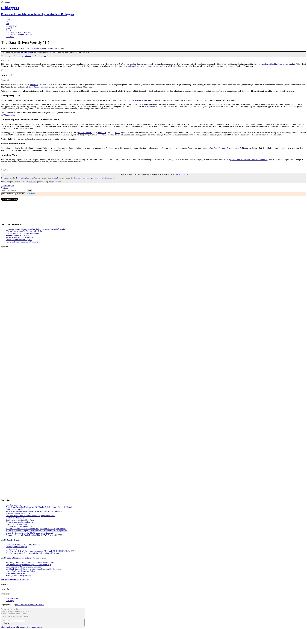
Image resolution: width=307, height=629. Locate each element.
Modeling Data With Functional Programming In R (222, 148)
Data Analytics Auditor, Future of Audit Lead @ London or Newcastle (32, 553)
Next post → (6, 188)
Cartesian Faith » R (27, 52)
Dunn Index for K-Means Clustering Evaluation (24, 567)
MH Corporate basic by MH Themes (30, 605)
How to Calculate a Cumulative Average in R (23, 242)
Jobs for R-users (13, 540)
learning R (55, 178)
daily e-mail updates (23, 178)
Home (8, 19)
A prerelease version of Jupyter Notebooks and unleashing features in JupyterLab (36, 531)
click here (28, 56)
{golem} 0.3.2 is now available (17, 524)
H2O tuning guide (8, 115)
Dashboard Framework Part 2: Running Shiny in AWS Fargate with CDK (34, 535)
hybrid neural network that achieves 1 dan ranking (249, 160)
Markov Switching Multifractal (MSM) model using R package (29, 533)
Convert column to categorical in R (19, 526)
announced (34, 85)
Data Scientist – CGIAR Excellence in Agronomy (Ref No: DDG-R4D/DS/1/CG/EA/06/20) (41, 551)
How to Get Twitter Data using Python (20, 571)
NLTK (117, 133)
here (87, 52)
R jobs (8, 30)
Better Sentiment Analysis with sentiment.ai (22, 233)
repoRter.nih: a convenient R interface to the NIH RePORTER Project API (34, 511)
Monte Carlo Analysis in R (16, 518)
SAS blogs (10, 601)
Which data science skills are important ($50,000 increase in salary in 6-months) (36, 229)
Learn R (9, 28)
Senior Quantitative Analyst (16, 547)
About (8, 21)
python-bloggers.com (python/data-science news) (26, 558)
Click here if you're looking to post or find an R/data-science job (95, 178)
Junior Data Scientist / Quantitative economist (23, 545)
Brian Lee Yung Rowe (34, 48)
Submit (6, 623)
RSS (7, 24)
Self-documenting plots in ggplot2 (18, 235)
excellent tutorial (150, 106)
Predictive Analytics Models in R (18, 509)
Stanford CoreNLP (85, 133)
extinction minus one (13, 505)
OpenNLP (102, 133)
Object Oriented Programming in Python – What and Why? (28, 565)
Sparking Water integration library (140, 100)
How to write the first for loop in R (19, 240)
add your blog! (11, 26)
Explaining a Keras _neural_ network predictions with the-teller (30, 563)
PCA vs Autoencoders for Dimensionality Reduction (25, 231)
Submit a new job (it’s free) (21, 32)
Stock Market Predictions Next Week (20, 520)
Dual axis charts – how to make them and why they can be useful (30, 516)
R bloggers (49, 48)
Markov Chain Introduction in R (18, 513)
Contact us (10, 37)
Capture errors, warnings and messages (20, 522)
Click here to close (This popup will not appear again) (21, 627)
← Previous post (7, 186)
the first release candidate (38, 87)
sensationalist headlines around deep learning (278, 64)
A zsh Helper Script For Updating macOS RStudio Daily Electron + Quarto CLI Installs (39, 507)
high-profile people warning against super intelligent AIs (149, 66)
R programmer (11, 549)
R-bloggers (52, 52)
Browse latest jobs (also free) (21, 34)
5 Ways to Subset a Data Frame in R (19, 238)
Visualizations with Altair (15, 573)
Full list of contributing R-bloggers (15, 580)
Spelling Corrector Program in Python (20, 575)
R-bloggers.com (6, 178)
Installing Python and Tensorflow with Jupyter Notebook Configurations (33, 569)
